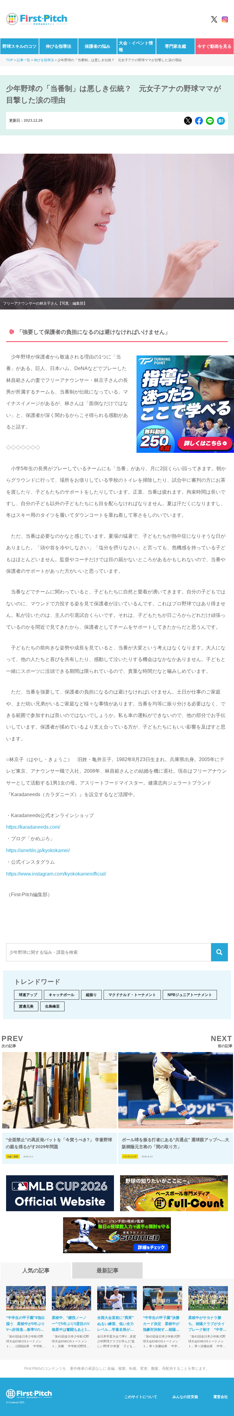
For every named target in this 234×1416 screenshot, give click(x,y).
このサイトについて (140, 1397)
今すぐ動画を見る (214, 46)
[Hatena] (221, 121)
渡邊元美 (26, 1006)
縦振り (91, 995)
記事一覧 (23, 60)
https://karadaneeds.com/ (33, 827)
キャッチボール (61, 995)
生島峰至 (52, 1006)
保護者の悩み (97, 46)
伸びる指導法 (58, 46)
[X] (188, 121)
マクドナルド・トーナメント (132, 995)
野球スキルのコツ (19, 46)
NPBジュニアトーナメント (190, 995)
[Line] (210, 121)
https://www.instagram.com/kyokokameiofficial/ (56, 873)
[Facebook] (199, 121)
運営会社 (220, 1397)
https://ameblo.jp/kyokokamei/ (38, 850)
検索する (219, 952)
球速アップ (28, 995)
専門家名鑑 (175, 46)
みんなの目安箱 (185, 1397)
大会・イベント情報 (136, 46)
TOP (9, 60)
